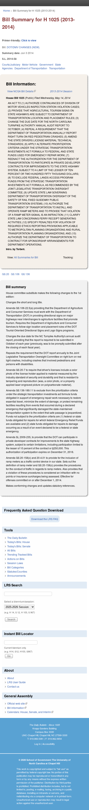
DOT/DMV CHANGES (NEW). (23, 47)
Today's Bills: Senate (18, 546)
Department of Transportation (30, 68)
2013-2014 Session (61, 91)
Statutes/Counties (17, 571)
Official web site (17, 703)
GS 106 (15, 274)
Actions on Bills (15, 559)
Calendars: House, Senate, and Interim (30, 712)
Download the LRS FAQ (44, 519)
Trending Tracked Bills (19, 554)
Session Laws (15, 563)
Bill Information (16, 707)
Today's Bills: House (18, 542)
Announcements (16, 575)
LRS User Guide (16, 682)
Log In (37, 743)
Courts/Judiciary (11, 64)
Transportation (57, 68)
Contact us (13, 686)
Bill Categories (15, 567)
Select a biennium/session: (19, 601)
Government (46, 64)
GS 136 (25, 274)
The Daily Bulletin (17, 537)
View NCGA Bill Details (21, 91)
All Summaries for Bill (26, 257)
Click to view (28, 40)
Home (6, 10)
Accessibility (48, 743)
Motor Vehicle (29, 64)
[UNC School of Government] (43, 3)
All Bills (11, 550)
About (10, 678)
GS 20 (5, 274)
